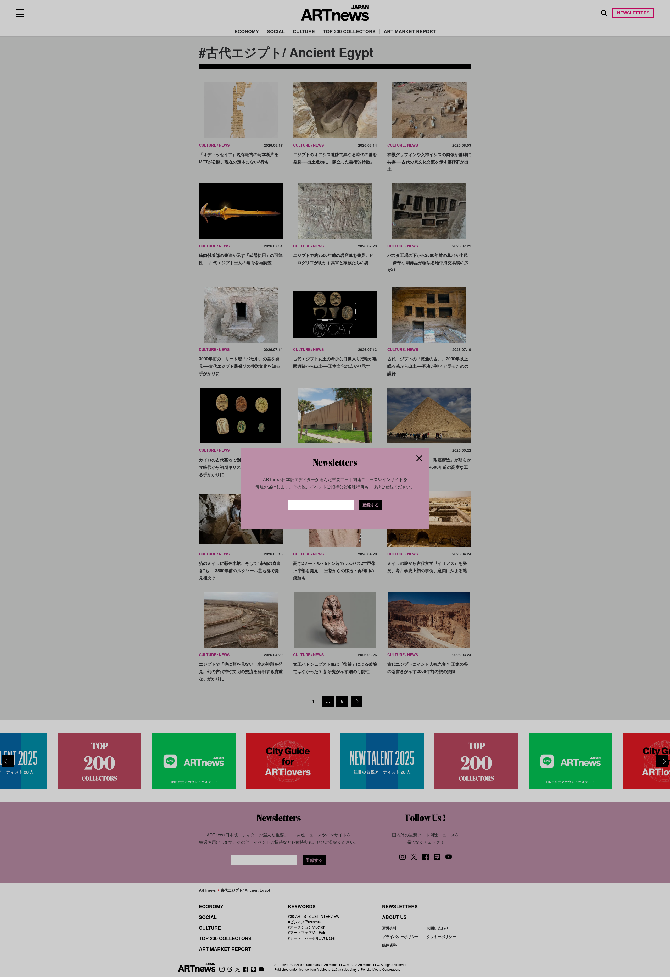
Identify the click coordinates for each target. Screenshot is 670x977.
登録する (370, 505)
